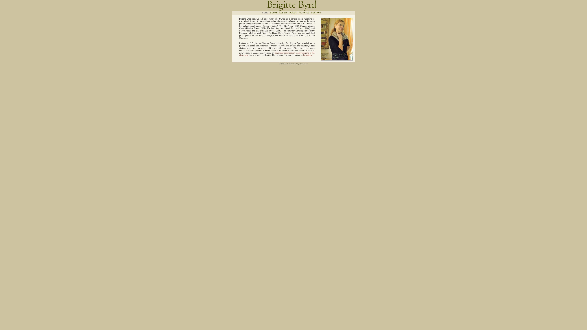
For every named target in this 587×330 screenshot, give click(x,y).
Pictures (304, 13)
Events (283, 13)
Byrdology (307, 55)
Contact (316, 13)
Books (274, 13)
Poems (293, 13)
